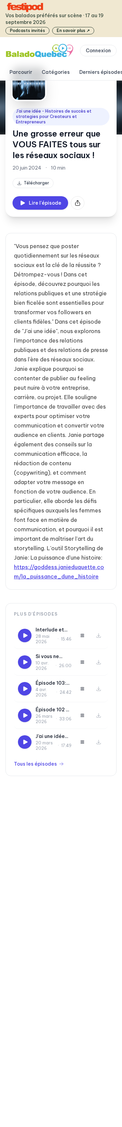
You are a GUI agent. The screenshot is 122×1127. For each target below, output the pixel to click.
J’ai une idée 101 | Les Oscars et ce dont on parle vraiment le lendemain (52, 736)
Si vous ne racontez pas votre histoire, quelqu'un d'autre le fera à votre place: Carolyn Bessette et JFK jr (53, 656)
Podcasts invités (27, 30)
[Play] (25, 635)
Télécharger (36, 182)
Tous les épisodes (35, 764)
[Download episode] (98, 635)
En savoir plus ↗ (73, 30)
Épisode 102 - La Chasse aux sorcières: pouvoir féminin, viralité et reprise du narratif (53, 710)
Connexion (98, 51)
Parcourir (20, 72)
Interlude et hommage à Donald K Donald (50, 630)
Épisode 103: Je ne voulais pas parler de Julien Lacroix (52, 683)
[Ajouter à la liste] (82, 635)
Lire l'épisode (45, 203)
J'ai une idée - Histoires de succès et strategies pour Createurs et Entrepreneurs (54, 116)
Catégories (56, 72)
